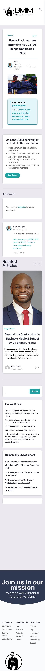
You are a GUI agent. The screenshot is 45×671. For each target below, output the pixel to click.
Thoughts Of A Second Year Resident (20, 430)
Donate (18, 640)
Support (33, 643)
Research (19, 636)
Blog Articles (9, 329)
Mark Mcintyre (19, 227)
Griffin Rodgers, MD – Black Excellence (20, 426)
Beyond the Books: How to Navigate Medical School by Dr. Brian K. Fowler (22, 338)
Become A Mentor (5, 634)
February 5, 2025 (17, 369)
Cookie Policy (35, 640)
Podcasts (19, 633)
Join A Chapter (7, 639)
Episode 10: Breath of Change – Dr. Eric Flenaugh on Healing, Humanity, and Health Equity (21, 413)
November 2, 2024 (20, 230)
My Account (34, 633)
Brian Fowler (16, 367)
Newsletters (20, 630)
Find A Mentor (7, 630)
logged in (22, 207)
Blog (17, 626)
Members (33, 636)
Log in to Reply (18, 252)
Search (35, 391)
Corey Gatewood (12, 487)
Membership (6, 626)
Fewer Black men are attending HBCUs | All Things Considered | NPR (22, 465)
